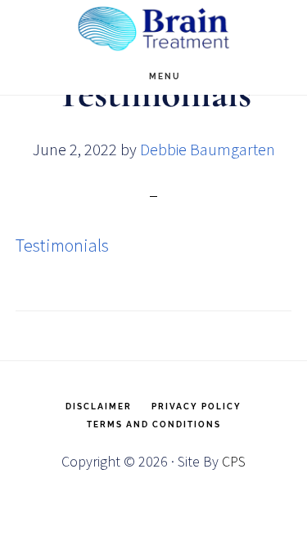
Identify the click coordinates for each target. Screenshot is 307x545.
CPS (234, 461)
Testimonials (62, 245)
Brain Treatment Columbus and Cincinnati (154, 29)
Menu (165, 76)
